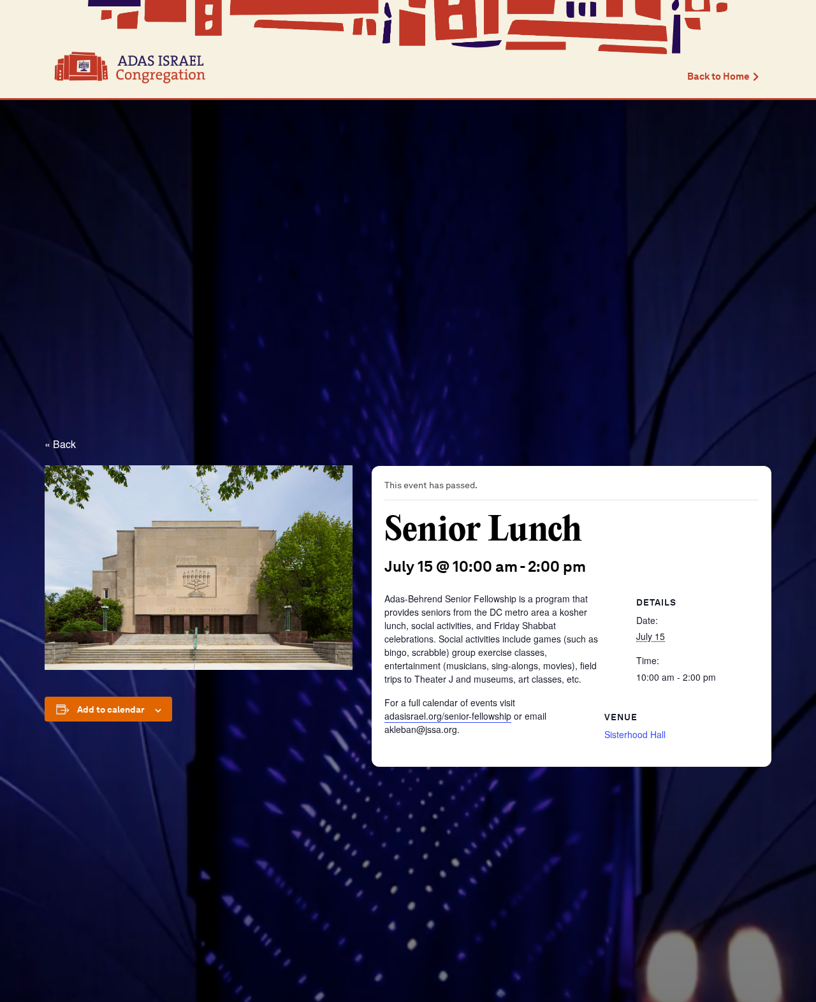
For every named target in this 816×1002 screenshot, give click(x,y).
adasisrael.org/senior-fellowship (447, 715)
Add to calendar (111, 709)
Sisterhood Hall (635, 734)
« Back (60, 444)
